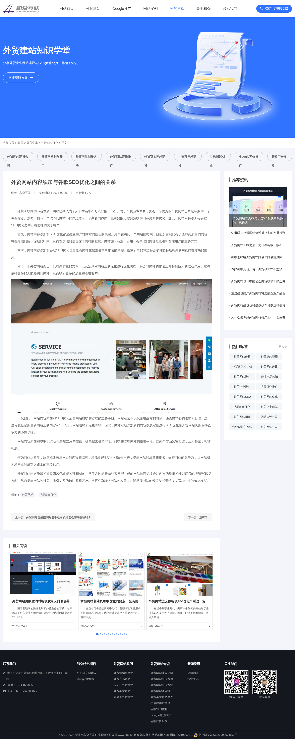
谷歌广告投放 (279, 158)
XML (166, 734)
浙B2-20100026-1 (181, 734)
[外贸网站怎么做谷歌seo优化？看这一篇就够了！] (180, 574)
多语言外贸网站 (123, 697)
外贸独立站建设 (87, 673)
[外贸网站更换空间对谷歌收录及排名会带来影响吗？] (43, 574)
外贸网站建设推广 (120, 158)
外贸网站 (27, 494)
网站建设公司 (269, 416)
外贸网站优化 (269, 396)
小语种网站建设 (187, 158)
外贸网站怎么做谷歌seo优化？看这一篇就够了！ (184, 601)
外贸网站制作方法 (86, 158)
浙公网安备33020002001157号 (217, 734)
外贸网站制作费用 (52, 158)
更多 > (283, 346)
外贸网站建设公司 (17, 158)
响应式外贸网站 (123, 685)
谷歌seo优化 (48, 494)
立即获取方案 (18, 77)
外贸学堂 (32, 142)
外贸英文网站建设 (154, 158)
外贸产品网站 (122, 679)
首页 (20, 142)
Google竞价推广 (248, 158)
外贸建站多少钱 (242, 366)
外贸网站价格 (242, 356)
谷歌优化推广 (269, 386)
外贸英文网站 (122, 691)
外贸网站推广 (242, 376)
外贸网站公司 (269, 426)
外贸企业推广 (242, 386)
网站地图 (157, 734)
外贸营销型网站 (123, 673)
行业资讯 (193, 679)
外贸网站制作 (242, 416)
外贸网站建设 (269, 366)
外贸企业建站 (269, 406)
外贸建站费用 (269, 356)
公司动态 (193, 673)
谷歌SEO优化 (49, 142)
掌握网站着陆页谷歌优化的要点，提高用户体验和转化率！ (122, 601)
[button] (97, 634)
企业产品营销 (269, 376)
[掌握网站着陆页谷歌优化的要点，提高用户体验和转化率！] (111, 574)
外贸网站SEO (242, 396)
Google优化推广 (87, 679)
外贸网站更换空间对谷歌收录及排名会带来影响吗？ (58, 517)
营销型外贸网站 (242, 426)
